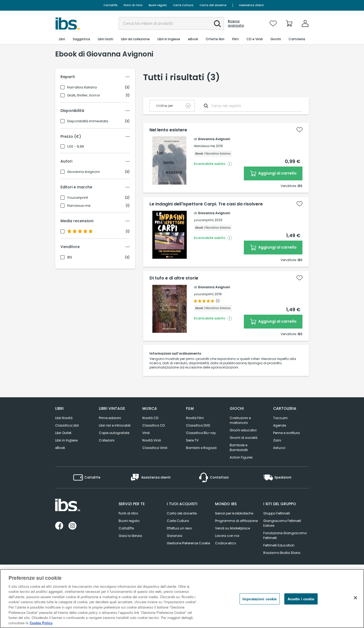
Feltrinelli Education (278, 545)
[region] (182, 598)
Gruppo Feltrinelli (276, 513)
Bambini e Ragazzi (201, 447)
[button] (217, 23)
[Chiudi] (355, 598)
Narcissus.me (79, 206)
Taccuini (280, 418)
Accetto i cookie (301, 598)
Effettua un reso (179, 528)
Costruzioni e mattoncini (240, 420)
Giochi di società (243, 437)
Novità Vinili (151, 440)
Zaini (277, 440)
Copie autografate (114, 433)
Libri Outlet (63, 433)
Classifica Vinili (154, 447)
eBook (60, 447)
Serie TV (192, 440)
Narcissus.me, (204, 146)
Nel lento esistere (168, 130)
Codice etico (225, 543)
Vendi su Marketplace (232, 528)
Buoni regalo (158, 5)
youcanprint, (204, 220)
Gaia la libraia (130, 535)
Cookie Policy (41, 622)
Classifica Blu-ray (201, 433)
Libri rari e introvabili (115, 425)
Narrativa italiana (82, 87)
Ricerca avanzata (236, 23)
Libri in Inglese (66, 440)
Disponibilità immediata (87, 121)
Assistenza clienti (251, 5)
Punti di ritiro (133, 5)
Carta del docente (213, 5)
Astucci (279, 447)
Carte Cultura (183, 5)
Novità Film (195, 418)
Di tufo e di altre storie (173, 278)
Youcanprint (77, 198)
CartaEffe (110, 5)
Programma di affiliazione (236, 520)
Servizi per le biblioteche (234, 513)
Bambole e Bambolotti (239, 447)
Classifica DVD (198, 425)
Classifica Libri (67, 425)
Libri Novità (63, 418)
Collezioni (107, 440)
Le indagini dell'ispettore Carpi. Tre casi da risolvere (206, 204)
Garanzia (174, 535)
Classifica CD (153, 425)
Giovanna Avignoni (83, 172)
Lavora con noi (227, 535)
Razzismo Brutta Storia (281, 552)
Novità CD (150, 418)
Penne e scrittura (286, 433)
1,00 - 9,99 (75, 146)
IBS (69, 257)
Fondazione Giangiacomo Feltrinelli (285, 535)
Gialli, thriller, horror (83, 95)
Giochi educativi (243, 430)
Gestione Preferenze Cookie (188, 543)
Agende (279, 425)
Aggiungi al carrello (277, 173)
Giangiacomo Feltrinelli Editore (282, 523)
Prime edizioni (110, 418)
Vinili (146, 433)
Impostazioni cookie (259, 598)
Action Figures (241, 457)
